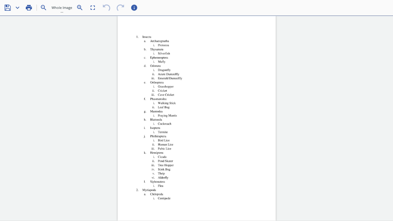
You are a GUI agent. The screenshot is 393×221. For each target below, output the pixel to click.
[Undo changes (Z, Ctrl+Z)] (106, 8)
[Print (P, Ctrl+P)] (29, 8)
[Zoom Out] (43, 8)
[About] (134, 8)
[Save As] (17, 8)
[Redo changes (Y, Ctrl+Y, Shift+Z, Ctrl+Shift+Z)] (120, 8)
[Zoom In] (80, 8)
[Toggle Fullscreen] (93, 8)
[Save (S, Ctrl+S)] (8, 8)
